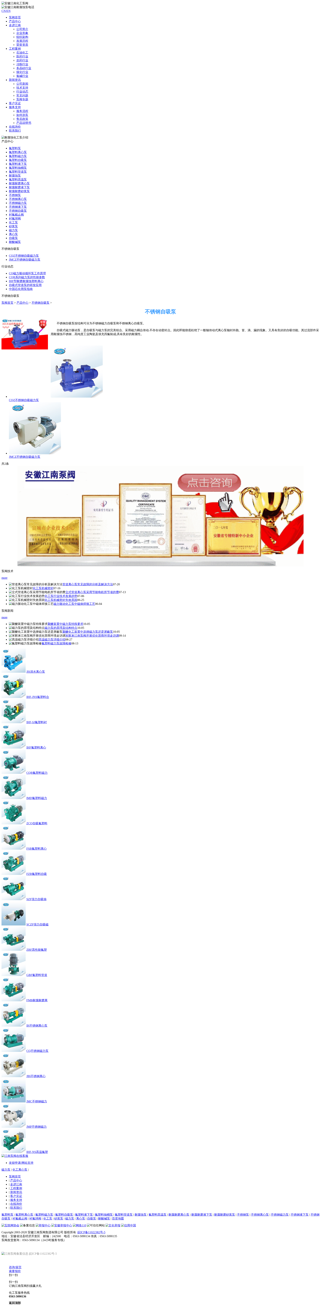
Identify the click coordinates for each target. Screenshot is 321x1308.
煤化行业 (22, 72)
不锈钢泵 (15, 195)
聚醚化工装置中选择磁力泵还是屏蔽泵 (87, 631)
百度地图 (118, 1218)
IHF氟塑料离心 (36, 747)
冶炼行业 (22, 64)
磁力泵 (13, 230)
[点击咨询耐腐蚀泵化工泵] (160, 565)
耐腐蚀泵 (15, 175)
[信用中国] (128, 1225)
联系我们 (15, 130)
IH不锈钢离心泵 (36, 1025)
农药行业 (22, 60)
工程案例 (16, 1188)
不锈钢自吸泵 (18, 210)
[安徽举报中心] (61, 1225)
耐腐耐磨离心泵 (19, 183)
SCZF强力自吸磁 (37, 924)
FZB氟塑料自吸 (36, 873)
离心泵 (13, 234)
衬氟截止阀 (16, 214)
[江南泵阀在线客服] (14, 1155)
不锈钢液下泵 (18, 206)
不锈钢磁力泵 (18, 202)
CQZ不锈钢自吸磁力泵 (24, 255)
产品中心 (15, 21)
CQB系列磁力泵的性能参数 (27, 277)
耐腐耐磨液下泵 (19, 187)
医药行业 (22, 56)
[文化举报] (113, 1225)
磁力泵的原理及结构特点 (61, 627)
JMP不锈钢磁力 (36, 1126)
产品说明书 (23, 122)
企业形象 (22, 33)
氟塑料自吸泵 (18, 160)
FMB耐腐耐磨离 (37, 1000)
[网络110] (79, 1225)
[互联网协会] (10, 1225)
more (4, 577)
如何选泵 (22, 115)
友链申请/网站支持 (21, 1162)
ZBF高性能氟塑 (36, 949)
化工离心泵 (19, 1169)
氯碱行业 (22, 76)
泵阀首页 (15, 17)
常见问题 (22, 95)
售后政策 (22, 118)
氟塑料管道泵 (18, 171)
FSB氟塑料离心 (36, 848)
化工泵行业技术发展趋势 (61, 596)
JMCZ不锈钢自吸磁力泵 (24, 259)
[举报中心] (43, 1225)
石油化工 (22, 52)
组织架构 (22, 36)
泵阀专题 (22, 99)
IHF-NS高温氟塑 (37, 1152)
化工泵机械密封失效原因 (61, 599)
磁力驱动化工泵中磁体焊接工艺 (74, 603)
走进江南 (16, 1184)
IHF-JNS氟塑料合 (37, 697)
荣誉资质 (22, 44)
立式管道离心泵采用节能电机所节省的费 (92, 592)
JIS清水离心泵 (35, 671)
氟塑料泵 (15, 148)
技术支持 (22, 87)
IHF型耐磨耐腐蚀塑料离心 (26, 281)
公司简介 (22, 29)
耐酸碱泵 (15, 241)
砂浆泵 (13, 226)
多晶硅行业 (23, 68)
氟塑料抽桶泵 (18, 167)
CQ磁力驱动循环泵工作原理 (27, 273)
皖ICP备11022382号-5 (91, 1232)
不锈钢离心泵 (18, 199)
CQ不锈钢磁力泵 (37, 1050)
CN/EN (6, 10)
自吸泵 (13, 238)
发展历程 (22, 40)
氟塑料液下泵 (18, 163)
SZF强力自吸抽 (36, 899)
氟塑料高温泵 (18, 179)
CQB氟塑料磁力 (37, 772)
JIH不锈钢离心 (36, 1076)
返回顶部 (15, 1302)
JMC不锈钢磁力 (36, 1101)
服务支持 (16, 1199)
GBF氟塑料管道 (36, 975)
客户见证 (16, 1196)
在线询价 (15, 126)
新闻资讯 (16, 1192)
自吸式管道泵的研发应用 (25, 285)
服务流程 (22, 111)
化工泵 (13, 222)
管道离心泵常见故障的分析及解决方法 (87, 584)
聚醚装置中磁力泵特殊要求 (65, 623)
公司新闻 (22, 83)
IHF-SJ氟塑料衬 (36, 722)
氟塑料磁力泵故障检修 (56, 643)
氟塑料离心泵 (18, 152)
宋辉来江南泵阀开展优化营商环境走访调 (92, 635)
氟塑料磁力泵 (18, 156)
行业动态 (22, 91)
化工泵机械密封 (43, 588)
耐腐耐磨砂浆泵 (19, 191)
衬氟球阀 (15, 218)
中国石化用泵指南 (21, 289)
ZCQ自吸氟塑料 (36, 823)
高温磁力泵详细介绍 (52, 639)
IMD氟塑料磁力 (36, 798)
